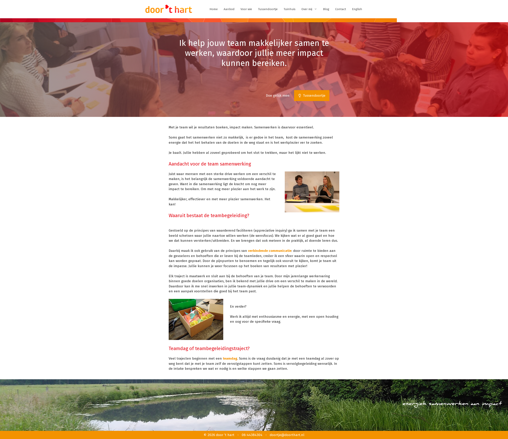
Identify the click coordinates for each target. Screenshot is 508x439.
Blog (326, 9)
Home (214, 9)
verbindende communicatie (269, 251)
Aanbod (229, 9)
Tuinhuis (289, 9)
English (357, 9)
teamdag (230, 358)
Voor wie (246, 9)
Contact (340, 9)
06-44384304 (252, 435)
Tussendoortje (268, 9)
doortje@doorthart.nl (287, 435)
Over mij (306, 9)
